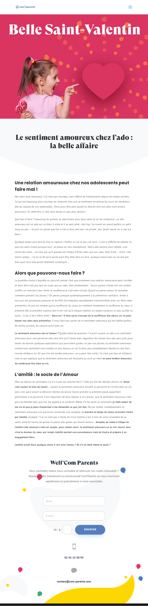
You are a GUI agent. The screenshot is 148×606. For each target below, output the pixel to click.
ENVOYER (90, 529)
